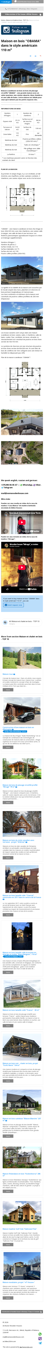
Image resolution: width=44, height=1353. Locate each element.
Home (3, 20)
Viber (28, 9)
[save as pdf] (40, 56)
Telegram (34, 9)
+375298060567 (12, 9)
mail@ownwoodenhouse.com (13, 1337)
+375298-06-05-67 (9, 485)
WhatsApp (22, 9)
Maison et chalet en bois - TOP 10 (17, 20)
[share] (30, 56)
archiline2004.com (9, 1341)
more (8, 690)
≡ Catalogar (6, 2)
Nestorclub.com (27, 1347)
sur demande (38, 134)
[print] (35, 56)
